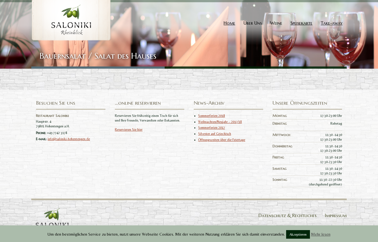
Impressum (336, 215)
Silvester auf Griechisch (214, 134)
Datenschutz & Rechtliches (287, 215)
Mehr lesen (320, 234)
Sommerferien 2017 (211, 128)
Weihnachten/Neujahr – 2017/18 (220, 122)
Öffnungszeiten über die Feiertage (221, 140)
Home (229, 23)
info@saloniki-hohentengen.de (69, 139)
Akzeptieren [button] (298, 234)
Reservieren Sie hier (129, 130)
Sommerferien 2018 (211, 116)
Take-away (332, 23)
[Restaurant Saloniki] (71, 20)
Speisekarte (301, 23)
